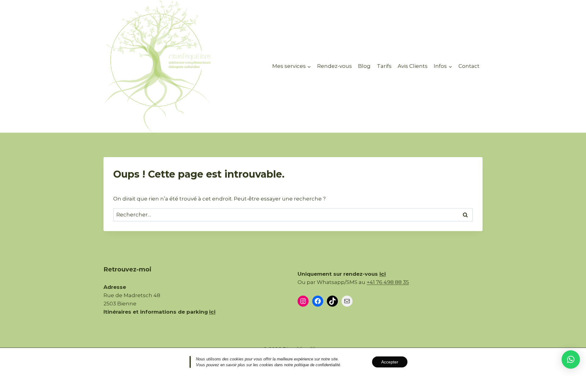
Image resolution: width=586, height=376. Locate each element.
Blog (364, 66)
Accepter (389, 361)
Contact (468, 66)
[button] (571, 359)
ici (382, 274)
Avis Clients (413, 66)
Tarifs (384, 66)
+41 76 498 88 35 (388, 282)
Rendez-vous (334, 66)
